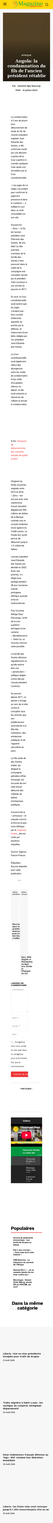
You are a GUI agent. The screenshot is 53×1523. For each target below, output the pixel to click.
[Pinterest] (30, 1096)
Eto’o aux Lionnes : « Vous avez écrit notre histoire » (23, 1252)
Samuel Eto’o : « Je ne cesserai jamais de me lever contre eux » (23, 1272)
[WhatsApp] (37, 1096)
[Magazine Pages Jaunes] (27, 4)
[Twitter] (23, 1096)
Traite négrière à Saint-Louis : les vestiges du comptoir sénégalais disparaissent (23, 1405)
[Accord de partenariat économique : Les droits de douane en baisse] (38, 1240)
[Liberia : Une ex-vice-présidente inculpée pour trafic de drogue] (26, 1333)
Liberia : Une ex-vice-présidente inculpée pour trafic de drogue (22, 1355)
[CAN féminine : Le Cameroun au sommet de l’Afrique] (38, 1262)
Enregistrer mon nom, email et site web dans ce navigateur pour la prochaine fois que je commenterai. (19, 1054)
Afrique (26, 55)
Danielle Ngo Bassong (29, 86)
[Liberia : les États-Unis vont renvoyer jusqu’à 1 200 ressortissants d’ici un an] (26, 1486)
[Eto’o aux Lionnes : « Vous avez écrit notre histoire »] (38, 1252)
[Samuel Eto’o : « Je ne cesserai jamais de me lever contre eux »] (38, 1272)
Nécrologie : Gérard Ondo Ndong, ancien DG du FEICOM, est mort (22, 1283)
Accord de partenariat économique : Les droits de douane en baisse (23, 1241)
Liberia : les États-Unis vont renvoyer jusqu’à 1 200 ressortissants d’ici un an (26, 1508)
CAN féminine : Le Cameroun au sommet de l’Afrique (23, 1262)
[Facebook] (16, 1096)
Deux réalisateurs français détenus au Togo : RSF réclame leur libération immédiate (25, 1457)
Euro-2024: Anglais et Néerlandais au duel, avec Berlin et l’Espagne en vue (27, 965)
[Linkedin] (26, 1103)
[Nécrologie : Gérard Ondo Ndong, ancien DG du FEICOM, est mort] (38, 1282)
